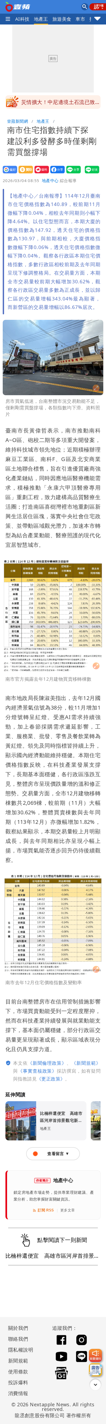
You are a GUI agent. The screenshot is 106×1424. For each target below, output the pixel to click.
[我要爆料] (95, 1355)
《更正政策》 (51, 1079)
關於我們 (18, 1328)
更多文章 (67, 1210)
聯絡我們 (18, 1339)
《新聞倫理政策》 (47, 1063)
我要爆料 (40, 173)
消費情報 (18, 1393)
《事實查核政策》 (37, 1071)
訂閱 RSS (46, 1210)
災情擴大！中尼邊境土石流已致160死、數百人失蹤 (58, 104)
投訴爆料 (18, 1382)
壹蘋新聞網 (17, 121)
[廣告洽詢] (95, 1369)
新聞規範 (18, 1360)
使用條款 (18, 1371)
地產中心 (50, 180)
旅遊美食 (61, 19)
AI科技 (22, 19)
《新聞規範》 (86, 1063)
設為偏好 (8, 173)
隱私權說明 (18, 1349)
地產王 (41, 19)
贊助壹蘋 (24, 173)
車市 (80, 19)
